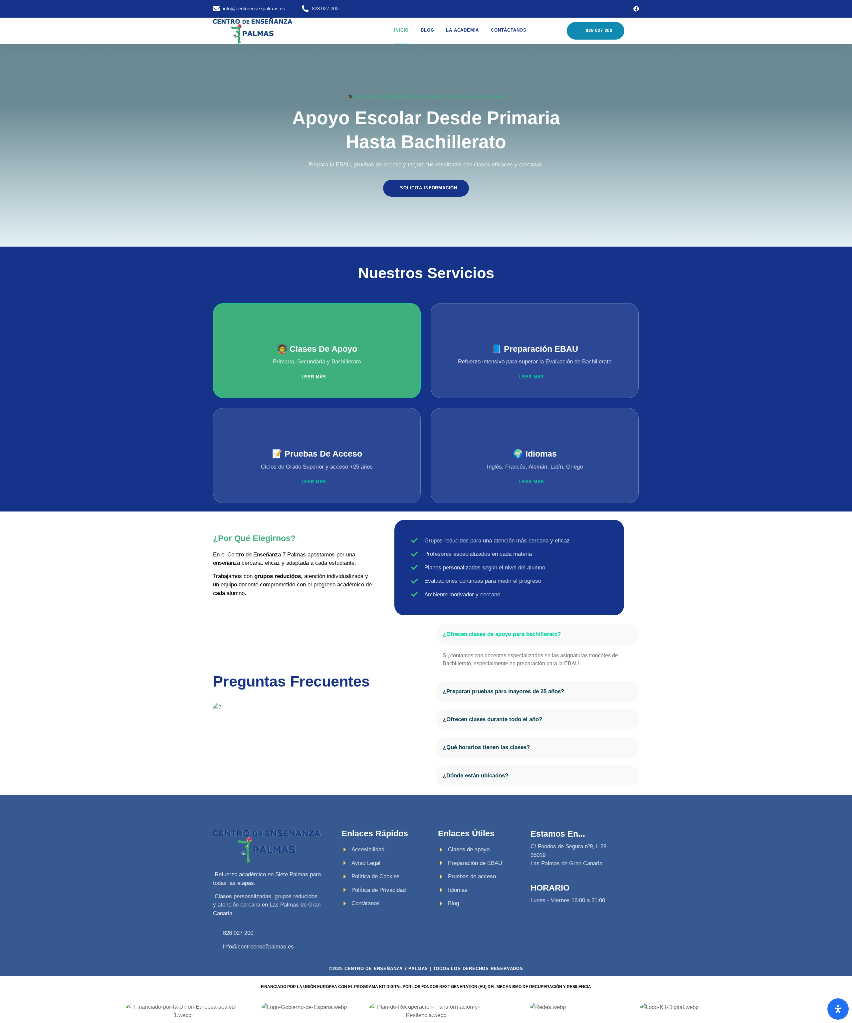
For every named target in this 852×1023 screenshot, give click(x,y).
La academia (462, 30)
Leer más (314, 376)
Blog (427, 30)
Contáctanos (509, 30)
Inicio (401, 30)
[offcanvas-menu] (636, 31)
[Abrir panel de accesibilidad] (838, 1009)
